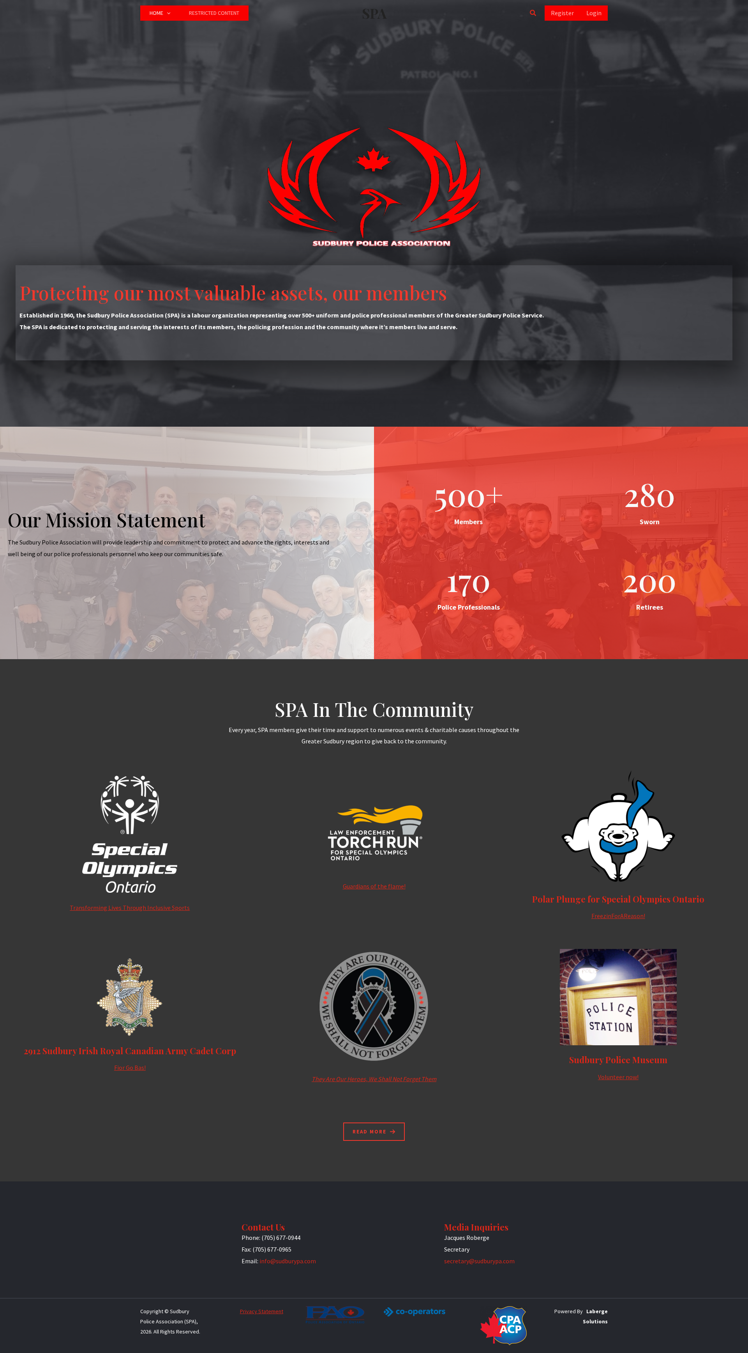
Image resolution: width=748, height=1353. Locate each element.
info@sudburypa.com (287, 1261)
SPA (374, 13)
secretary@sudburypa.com (479, 1261)
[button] (533, 13)
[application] (166, 13)
